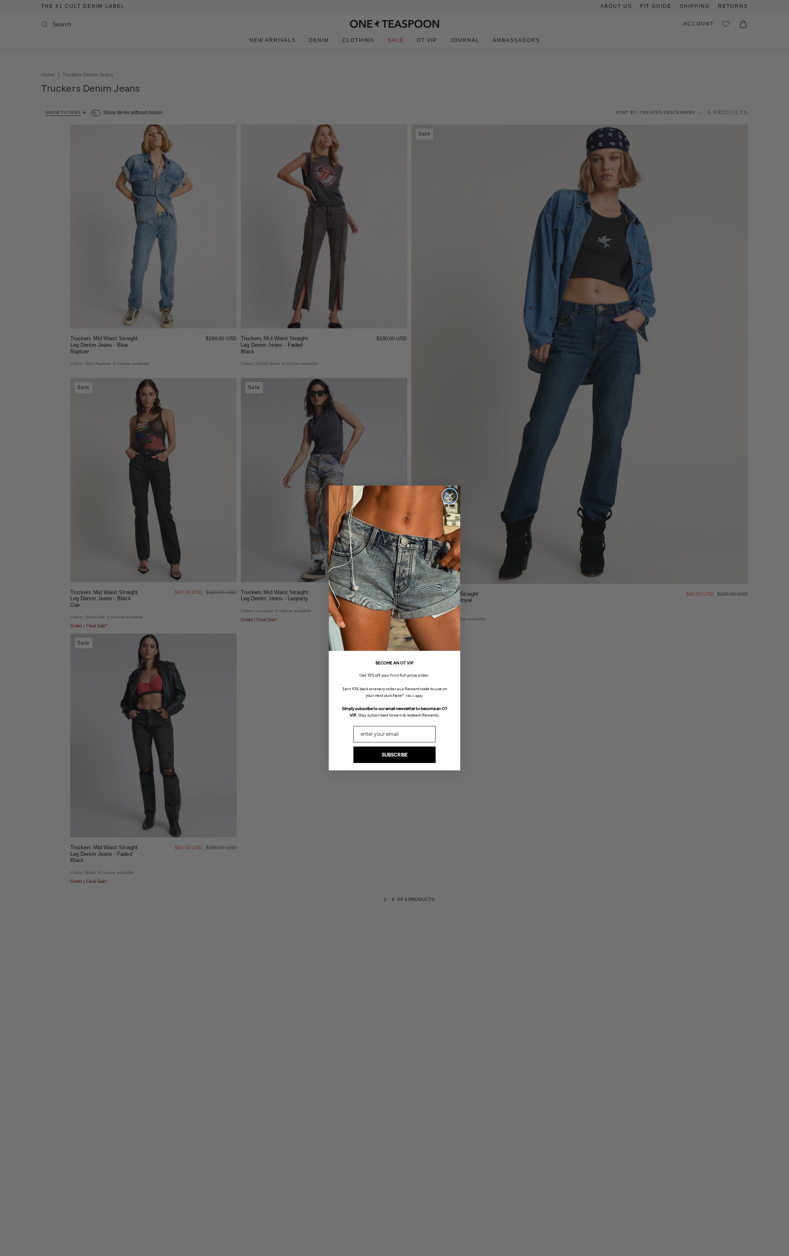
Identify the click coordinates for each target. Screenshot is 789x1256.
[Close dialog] (450, 496)
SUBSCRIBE (395, 755)
